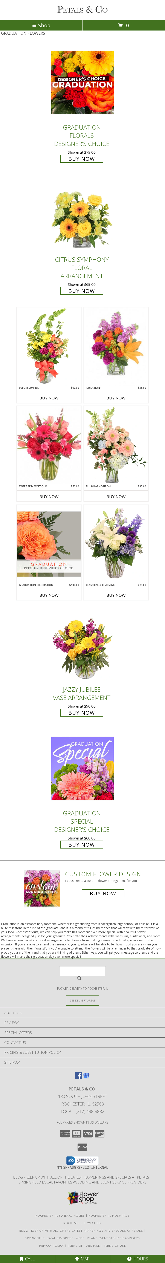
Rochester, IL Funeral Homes (60, 1215)
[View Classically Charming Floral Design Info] (116, 544)
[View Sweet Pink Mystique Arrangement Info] (49, 445)
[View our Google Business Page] (86, 1077)
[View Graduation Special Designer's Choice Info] (82, 768)
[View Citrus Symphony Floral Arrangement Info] (82, 215)
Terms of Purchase (83, 1246)
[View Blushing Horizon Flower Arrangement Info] (116, 445)
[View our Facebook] (78, 1077)
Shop (44, 25)
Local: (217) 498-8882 (82, 1111)
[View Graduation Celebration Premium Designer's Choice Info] (49, 544)
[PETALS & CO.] (82, 14)
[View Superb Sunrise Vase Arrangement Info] (49, 346)
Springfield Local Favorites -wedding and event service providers (82, 1182)
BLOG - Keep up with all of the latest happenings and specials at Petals (81, 1177)
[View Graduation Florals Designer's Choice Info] (82, 83)
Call (29, 1259)
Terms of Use (115, 1246)
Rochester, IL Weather (82, 1223)
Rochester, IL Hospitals (109, 1215)
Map (84, 1259)
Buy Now (82, 158)
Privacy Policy (51, 1246)
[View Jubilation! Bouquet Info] (116, 346)
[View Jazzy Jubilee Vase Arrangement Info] (82, 644)
